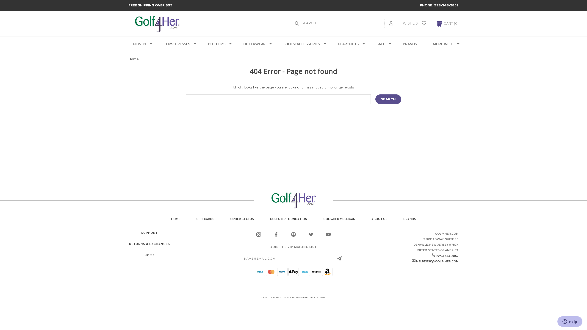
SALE (381, 44)
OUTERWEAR (254, 44)
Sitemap (322, 297)
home (175, 219)
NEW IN (139, 44)
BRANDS (410, 44)
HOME (149, 255)
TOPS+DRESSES (177, 44)
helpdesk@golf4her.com (437, 261)
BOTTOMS (216, 44)
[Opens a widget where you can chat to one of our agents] (569, 322)
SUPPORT (149, 232)
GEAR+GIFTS (348, 44)
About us (379, 219)
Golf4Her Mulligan (339, 219)
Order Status (242, 219)
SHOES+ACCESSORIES (301, 44)
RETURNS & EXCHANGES (149, 244)
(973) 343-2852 (447, 256)
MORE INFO (442, 44)
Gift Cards (205, 219)
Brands (409, 219)
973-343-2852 (446, 5)
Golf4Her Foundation (288, 219)
